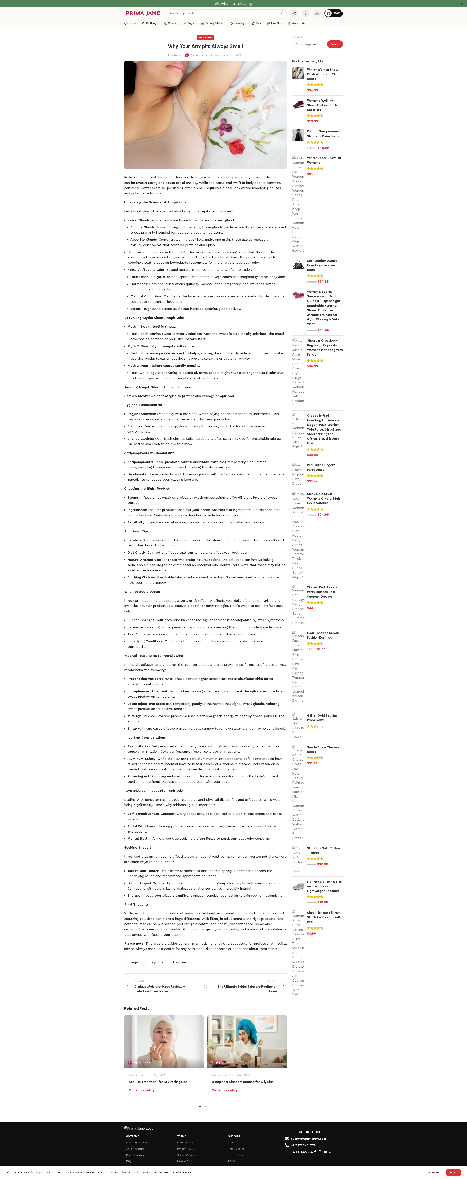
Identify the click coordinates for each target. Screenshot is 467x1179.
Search (297, 37)
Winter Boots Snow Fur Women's (324, 160)
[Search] (283, 13)
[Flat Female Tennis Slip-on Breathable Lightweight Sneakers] (298, 892)
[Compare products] (294, 13)
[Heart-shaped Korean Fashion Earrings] (298, 669)
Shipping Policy (186, 1155)
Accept (453, 1172)
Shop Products (135, 1148)
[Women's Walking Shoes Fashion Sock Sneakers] (298, 111)
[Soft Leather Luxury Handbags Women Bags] (298, 271)
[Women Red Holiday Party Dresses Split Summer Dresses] (298, 605)
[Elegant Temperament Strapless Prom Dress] (298, 139)
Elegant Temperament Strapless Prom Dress (324, 133)
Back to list (205, 986)
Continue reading (141, 1090)
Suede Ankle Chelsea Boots (323, 749)
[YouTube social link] (325, 1152)
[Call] (287, 1145)
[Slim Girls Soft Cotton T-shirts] (298, 860)
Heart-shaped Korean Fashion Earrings (323, 635)
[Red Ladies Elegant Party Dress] (298, 474)
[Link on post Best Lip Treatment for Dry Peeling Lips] (164, 1041)
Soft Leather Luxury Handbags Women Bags (322, 265)
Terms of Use (236, 1155)
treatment (181, 962)
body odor (156, 962)
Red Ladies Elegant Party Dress (321, 467)
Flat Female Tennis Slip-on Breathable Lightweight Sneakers (325, 886)
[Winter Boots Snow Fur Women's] (298, 204)
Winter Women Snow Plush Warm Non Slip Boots (322, 74)
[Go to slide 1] (200, 1106)
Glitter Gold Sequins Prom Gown (322, 717)
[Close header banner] (462, 3)
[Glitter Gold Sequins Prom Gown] (298, 726)
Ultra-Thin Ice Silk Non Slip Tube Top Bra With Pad (324, 917)
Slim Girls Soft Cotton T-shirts (323, 850)
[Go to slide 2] (204, 1106)
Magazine (205, 37)
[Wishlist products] (305, 13)
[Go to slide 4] (211, 1106)
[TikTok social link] (330, 1152)
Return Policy (185, 1142)
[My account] (317, 13)
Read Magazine (135, 1155)
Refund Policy (185, 1161)
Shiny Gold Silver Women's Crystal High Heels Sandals (323, 498)
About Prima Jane (137, 1142)
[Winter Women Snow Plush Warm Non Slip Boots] (298, 80)
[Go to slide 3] (207, 1106)
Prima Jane (198, 55)
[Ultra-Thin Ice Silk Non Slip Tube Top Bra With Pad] (298, 953)
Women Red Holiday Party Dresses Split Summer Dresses (322, 591)
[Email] (287, 1138)
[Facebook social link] (315, 1152)
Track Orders (236, 1148)
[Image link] (138, 1128)
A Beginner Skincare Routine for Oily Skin (243, 1082)
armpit (134, 962)
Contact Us (235, 1142)
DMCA (231, 1161)
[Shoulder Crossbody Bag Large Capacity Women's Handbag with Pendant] (298, 373)
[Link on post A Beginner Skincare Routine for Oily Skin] (247, 1041)
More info (435, 1172)
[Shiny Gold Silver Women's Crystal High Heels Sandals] (298, 536)
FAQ (128, 1161)
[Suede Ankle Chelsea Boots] (298, 792)
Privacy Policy (185, 1148)
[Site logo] (143, 13)
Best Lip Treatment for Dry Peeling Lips (158, 1082)
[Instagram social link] (319, 1152)
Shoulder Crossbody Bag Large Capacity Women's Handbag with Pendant (325, 347)
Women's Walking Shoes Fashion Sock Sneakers (322, 105)
